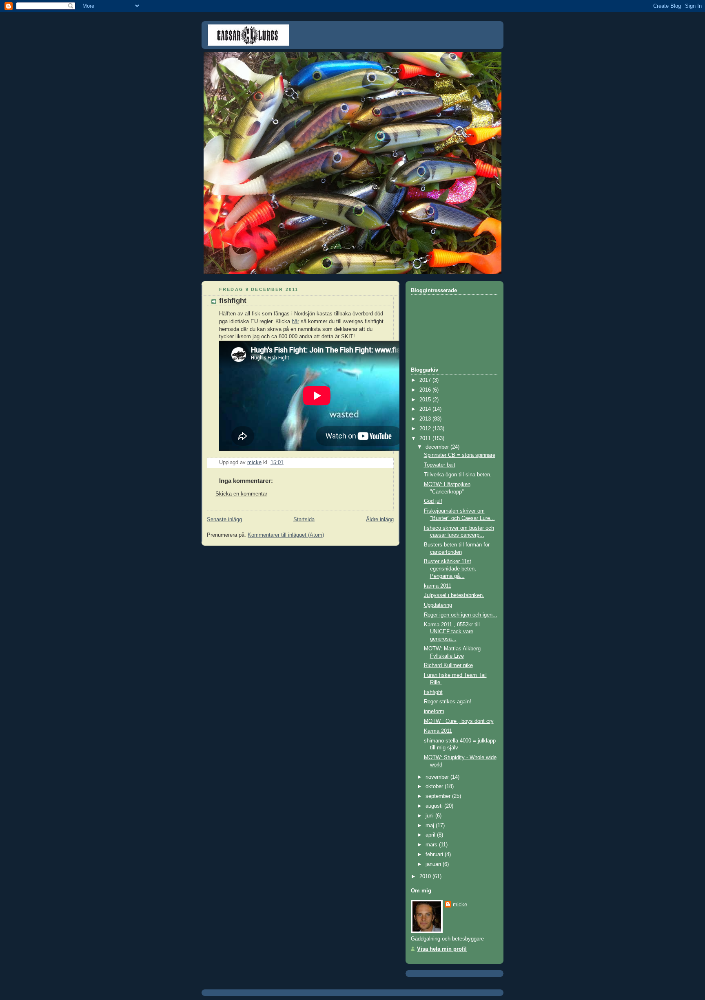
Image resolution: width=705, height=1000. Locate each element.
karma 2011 (437, 586)
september (439, 796)
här (295, 321)
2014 (425, 409)
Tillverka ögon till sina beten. (458, 475)
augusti (435, 806)
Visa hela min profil (442, 949)
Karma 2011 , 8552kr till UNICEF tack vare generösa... (452, 632)
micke (460, 904)
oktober (435, 786)
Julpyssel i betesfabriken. (454, 595)
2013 (425, 419)
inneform (434, 711)
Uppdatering (438, 605)
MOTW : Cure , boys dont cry (459, 721)
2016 (425, 390)
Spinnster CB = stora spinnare (459, 455)
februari (435, 854)
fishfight (433, 692)
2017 (425, 380)
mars (432, 845)
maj (431, 825)
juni (430, 816)
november (438, 777)
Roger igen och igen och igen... (460, 615)
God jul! (433, 501)
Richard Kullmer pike (448, 665)
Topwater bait (439, 465)
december (438, 447)
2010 (425, 876)
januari (434, 864)
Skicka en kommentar (241, 494)
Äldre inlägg (380, 519)
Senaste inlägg (224, 519)
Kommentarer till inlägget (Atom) (286, 535)
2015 (425, 400)
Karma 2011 (438, 731)
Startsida (304, 519)
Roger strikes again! (447, 702)
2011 (425, 438)
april (431, 835)
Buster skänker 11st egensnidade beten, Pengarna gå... (450, 569)
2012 (425, 429)
